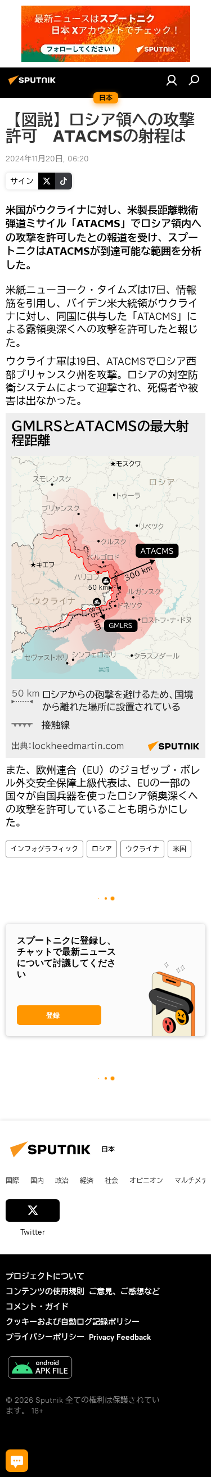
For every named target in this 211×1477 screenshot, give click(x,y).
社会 (111, 1180)
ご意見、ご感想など (124, 1291)
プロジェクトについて (45, 1276)
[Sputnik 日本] (34, 84)
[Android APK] (40, 1368)
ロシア (102, 848)
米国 (179, 848)
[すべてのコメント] (17, 1460)
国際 (12, 1180)
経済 (86, 1180)
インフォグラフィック (44, 848)
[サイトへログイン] (171, 80)
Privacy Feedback (120, 1337)
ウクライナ (142, 848)
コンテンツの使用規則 (45, 1291)
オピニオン (146, 1180)
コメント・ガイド (37, 1307)
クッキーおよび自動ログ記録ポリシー (73, 1322)
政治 (62, 1180)
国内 (37, 1180)
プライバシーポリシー (45, 1337)
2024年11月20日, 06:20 (47, 158)
